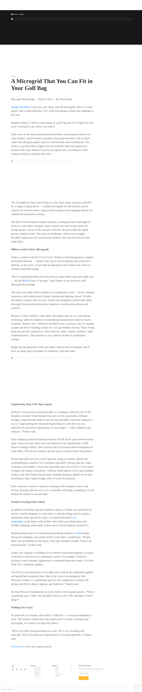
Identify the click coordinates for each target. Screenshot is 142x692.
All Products (37, 670)
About (57, 668)
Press (56, 672)
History (57, 670)
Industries (37, 672)
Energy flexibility (20, 107)
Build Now (37, 668)
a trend (78, 533)
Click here (16, 646)
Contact (57, 676)
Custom (36, 676)
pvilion (12, 689)
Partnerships (37, 674)
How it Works (59, 674)
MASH (26, 280)
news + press (18, 14)
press (13, 76)
